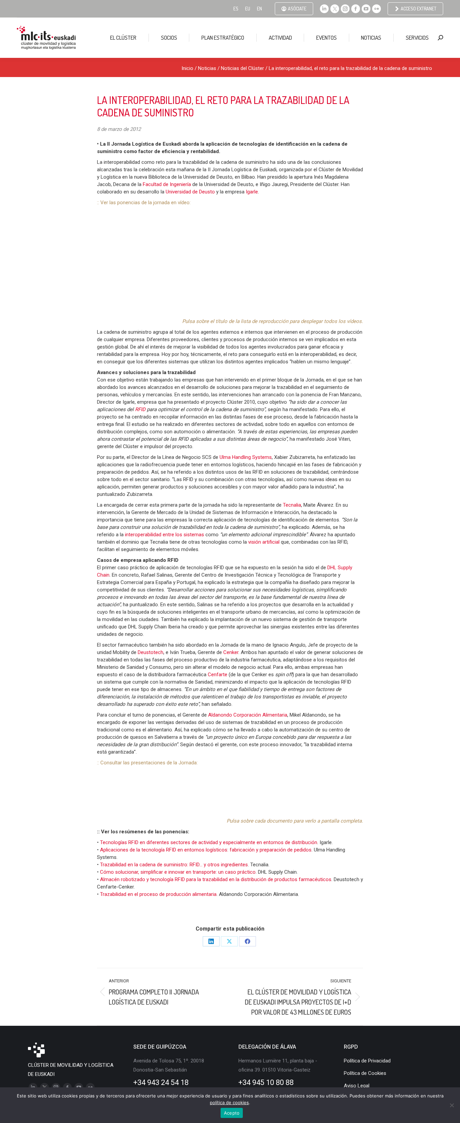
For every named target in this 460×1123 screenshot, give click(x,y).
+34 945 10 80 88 (266, 1082)
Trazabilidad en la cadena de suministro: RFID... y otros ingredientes (174, 865)
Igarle (252, 192)
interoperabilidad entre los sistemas (164, 535)
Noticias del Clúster (242, 68)
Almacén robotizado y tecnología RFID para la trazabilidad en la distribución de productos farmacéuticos (215, 879)
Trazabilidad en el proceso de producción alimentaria (158, 894)
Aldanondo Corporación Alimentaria (247, 715)
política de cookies (229, 1102)
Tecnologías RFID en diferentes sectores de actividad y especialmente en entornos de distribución (208, 842)
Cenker (230, 652)
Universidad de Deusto (190, 192)
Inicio (187, 68)
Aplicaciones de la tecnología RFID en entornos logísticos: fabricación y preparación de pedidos (205, 850)
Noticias (207, 68)
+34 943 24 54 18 (161, 1082)
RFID (141, 409)
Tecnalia (292, 505)
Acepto (232, 1113)
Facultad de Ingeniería (167, 184)
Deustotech (150, 652)
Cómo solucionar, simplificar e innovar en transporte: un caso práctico (178, 872)
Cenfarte (218, 675)
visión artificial (264, 542)
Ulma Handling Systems (246, 457)
